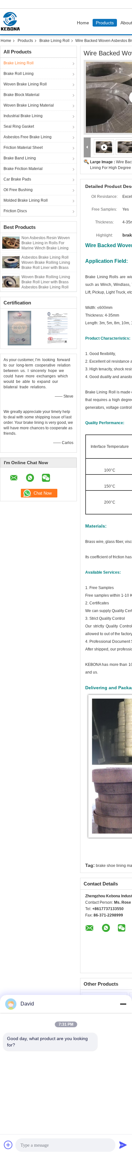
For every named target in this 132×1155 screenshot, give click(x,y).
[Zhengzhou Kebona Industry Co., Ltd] (87, 147)
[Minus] (123, 1004)
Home (83, 22)
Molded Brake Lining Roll (26, 200)
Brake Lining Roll (54, 40)
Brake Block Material (21, 95)
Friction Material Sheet (23, 147)
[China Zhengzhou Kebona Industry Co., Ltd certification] (19, 328)
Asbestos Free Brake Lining (28, 137)
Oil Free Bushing (18, 190)
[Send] (123, 1145)
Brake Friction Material (23, 168)
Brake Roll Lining (19, 73)
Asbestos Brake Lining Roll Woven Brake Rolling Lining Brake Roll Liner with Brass (45, 262)
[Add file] (8, 1145)
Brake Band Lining (20, 158)
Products (105, 22)
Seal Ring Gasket (19, 126)
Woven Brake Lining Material (29, 105)
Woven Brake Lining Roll (25, 84)
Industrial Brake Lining (23, 116)
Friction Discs (15, 211)
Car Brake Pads (17, 179)
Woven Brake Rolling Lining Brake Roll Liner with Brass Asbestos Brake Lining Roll (45, 282)
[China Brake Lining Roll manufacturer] (12, 21)
